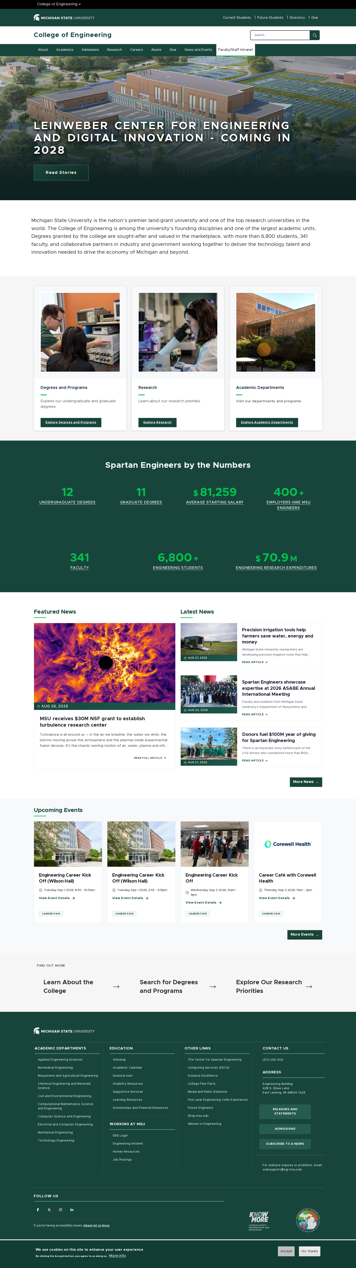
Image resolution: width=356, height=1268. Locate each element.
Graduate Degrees (141, 502)
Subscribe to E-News (288, 1143)
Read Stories (61, 173)
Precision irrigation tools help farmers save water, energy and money (277, 636)
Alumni (156, 49)
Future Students (270, 17)
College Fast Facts (219, 1083)
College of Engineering (57, 4)
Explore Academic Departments (267, 422)
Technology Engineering (56, 1140)
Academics (64, 49)
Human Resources (143, 1151)
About (43, 49)
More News (303, 782)
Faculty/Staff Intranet (236, 51)
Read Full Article (148, 758)
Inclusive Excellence (203, 1075)
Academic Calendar (144, 1067)
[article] (80, 358)
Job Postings (139, 1159)
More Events (302, 934)
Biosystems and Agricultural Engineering (69, 1075)
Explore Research (157, 422)
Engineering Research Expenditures (276, 568)
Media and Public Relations (207, 1091)
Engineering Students (178, 568)
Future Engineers (200, 1107)
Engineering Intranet (144, 1143)
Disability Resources (144, 1083)
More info (117, 1256)
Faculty (79, 568)
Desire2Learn (140, 1075)
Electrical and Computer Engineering (65, 1124)
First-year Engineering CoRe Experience (218, 1099)
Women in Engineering (204, 1124)
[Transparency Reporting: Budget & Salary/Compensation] (300, 1212)
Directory (297, 17)
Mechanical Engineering (55, 1132)
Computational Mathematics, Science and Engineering (67, 1106)
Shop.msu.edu (215, 1115)
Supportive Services (144, 1091)
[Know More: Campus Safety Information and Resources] (251, 1212)
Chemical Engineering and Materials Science (64, 1086)
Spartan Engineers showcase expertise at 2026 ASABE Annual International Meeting (278, 688)
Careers (136, 49)
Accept (286, 1251)
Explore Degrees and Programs (71, 422)
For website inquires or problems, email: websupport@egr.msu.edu (292, 1167)
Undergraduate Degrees (67, 502)
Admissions (90, 49)
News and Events (198, 49)
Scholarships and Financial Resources (140, 1107)
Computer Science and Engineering (64, 1116)
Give (314, 17)
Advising (119, 1059)
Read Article (253, 662)
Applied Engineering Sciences (60, 1059)
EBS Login (137, 1135)
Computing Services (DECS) (219, 1067)
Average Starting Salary (215, 502)
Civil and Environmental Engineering (64, 1096)
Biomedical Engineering (55, 1067)
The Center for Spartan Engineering (219, 1059)
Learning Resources (144, 1099)
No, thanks (309, 1251)
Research (114, 49)
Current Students (237, 17)
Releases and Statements (292, 1111)
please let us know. (96, 1225)
